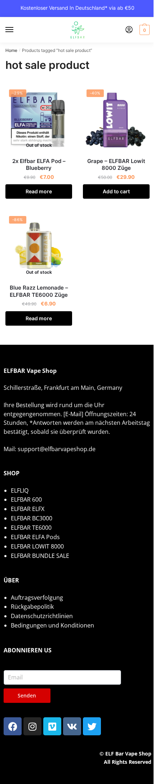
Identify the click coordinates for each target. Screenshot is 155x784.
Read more (39, 191)
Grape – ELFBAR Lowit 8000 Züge (116, 165)
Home (11, 50)
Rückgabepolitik (32, 607)
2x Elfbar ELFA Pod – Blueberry (39, 165)
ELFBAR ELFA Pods (35, 537)
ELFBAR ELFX (27, 509)
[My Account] (129, 30)
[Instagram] (32, 726)
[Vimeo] (52, 726)
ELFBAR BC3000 (31, 518)
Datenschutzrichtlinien (42, 616)
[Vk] (72, 726)
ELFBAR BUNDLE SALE (40, 556)
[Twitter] (92, 726)
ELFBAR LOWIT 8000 (37, 546)
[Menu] (16, 30)
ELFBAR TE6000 (31, 528)
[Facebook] (13, 726)
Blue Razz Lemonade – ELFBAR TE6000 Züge (39, 291)
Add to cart (116, 191)
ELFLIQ (19, 490)
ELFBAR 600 (26, 499)
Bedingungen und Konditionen (52, 625)
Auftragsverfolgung (37, 598)
